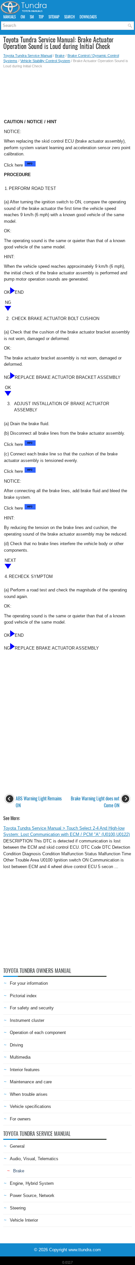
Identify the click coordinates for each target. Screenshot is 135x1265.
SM (32, 16)
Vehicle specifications (30, 1106)
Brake (60, 56)
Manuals (9, 16)
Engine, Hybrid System (32, 1183)
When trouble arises (29, 1094)
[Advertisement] (67, 91)
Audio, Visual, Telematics (34, 1158)
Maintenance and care (31, 1081)
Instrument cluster (27, 1020)
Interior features (25, 1069)
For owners (20, 1118)
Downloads (88, 16)
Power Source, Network (32, 1195)
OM (23, 16)
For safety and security (32, 1007)
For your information (29, 983)
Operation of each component (38, 1032)
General (17, 1146)
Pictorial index (23, 995)
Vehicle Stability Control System (45, 61)
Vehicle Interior (24, 1220)
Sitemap (53, 16)
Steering (18, 1208)
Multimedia (20, 1057)
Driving (16, 1045)
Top (41, 16)
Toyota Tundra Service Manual (27, 56)
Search (69, 16)
